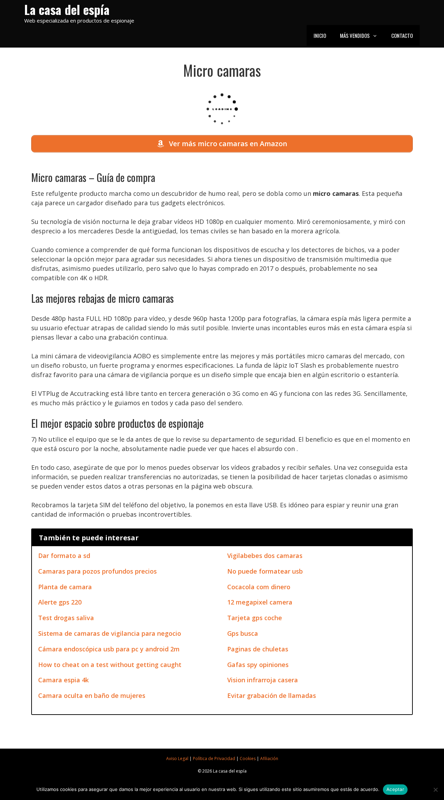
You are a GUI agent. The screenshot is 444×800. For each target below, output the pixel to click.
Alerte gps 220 (60, 602)
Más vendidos (355, 35)
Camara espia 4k (63, 680)
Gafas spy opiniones (258, 664)
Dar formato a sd (64, 555)
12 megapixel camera (259, 602)
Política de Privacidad (214, 758)
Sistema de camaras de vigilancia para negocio (109, 633)
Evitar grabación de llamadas (271, 695)
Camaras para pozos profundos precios (97, 571)
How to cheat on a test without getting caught (109, 664)
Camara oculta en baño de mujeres (91, 695)
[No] (435, 789)
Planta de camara (65, 587)
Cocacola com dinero (258, 587)
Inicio (320, 35)
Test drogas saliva (66, 618)
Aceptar (395, 789)
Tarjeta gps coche (254, 618)
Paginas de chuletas (257, 649)
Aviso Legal (177, 758)
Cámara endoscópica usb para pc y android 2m (109, 649)
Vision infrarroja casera (262, 680)
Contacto (402, 35)
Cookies (248, 758)
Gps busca (242, 633)
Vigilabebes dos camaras (264, 555)
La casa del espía (67, 9)
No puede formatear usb (265, 571)
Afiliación (269, 758)
